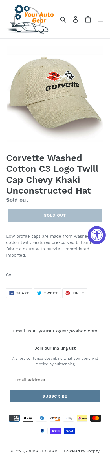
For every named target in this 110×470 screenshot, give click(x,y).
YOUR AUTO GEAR (41, 451)
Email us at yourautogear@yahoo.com (55, 331)
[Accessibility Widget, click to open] (97, 235)
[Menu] (100, 19)
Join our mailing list (55, 348)
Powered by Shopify (82, 451)
